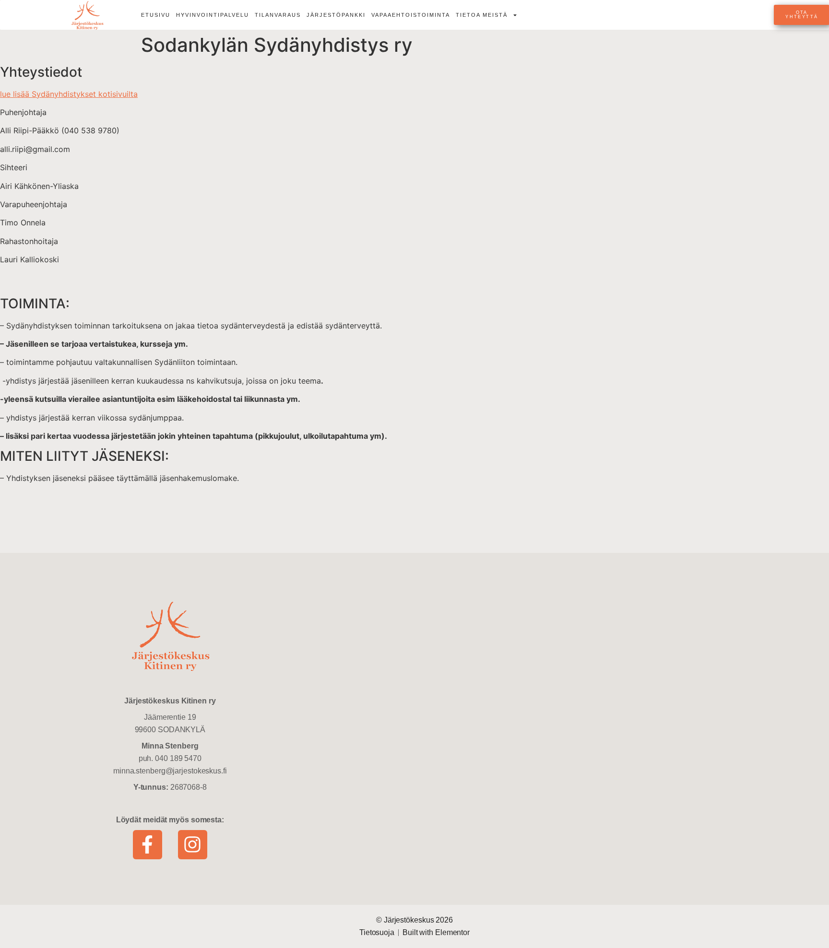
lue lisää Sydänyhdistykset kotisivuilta (69, 94)
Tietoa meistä (482, 15)
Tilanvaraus (278, 15)
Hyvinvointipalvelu (212, 15)
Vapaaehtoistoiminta (410, 15)
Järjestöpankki (336, 15)
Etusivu (155, 15)
